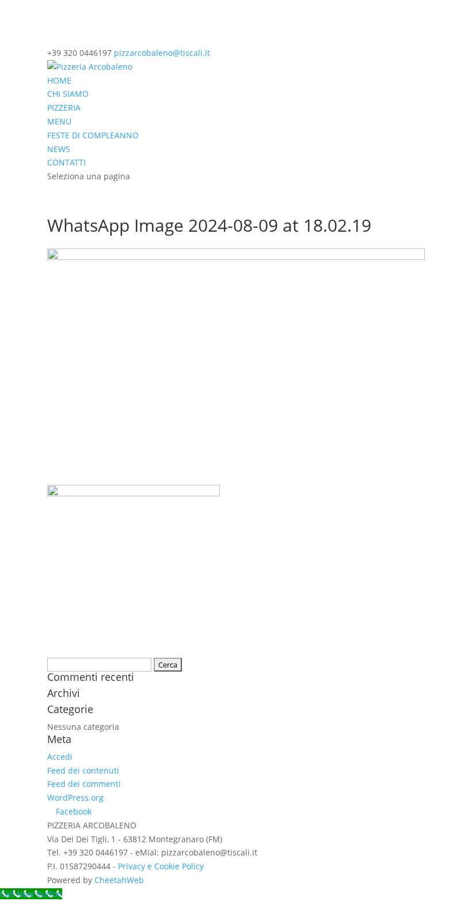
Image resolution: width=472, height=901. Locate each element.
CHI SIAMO (68, 93)
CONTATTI (66, 162)
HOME (59, 80)
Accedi (60, 756)
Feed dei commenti (84, 783)
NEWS (58, 149)
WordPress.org (75, 797)
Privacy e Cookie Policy (161, 866)
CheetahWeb (119, 879)
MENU (59, 121)
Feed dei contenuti (83, 770)
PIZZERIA (64, 107)
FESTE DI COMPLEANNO (93, 135)
